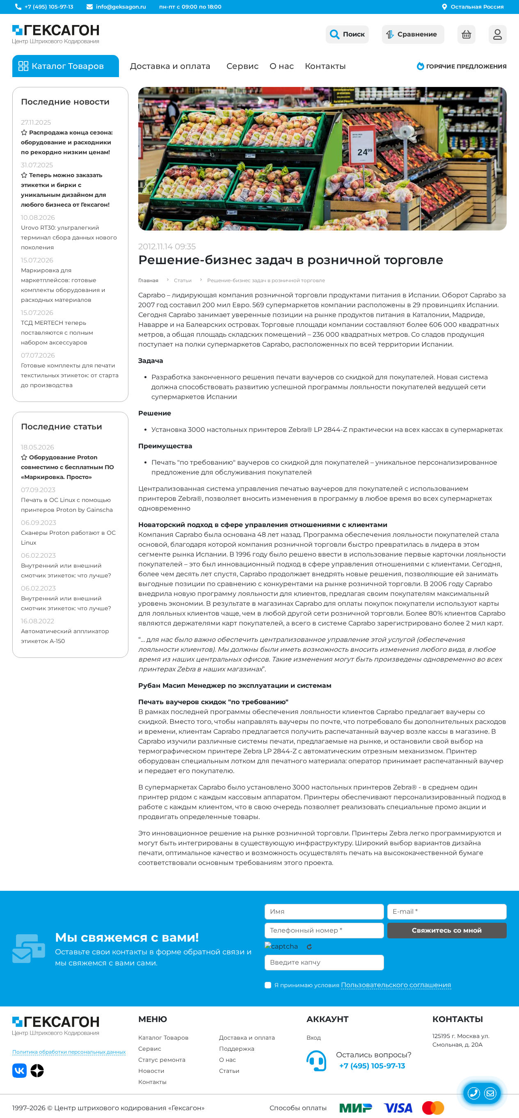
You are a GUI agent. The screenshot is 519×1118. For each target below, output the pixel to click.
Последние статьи (61, 426)
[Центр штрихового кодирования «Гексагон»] (55, 34)
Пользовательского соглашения (396, 985)
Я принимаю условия (362, 985)
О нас (282, 66)
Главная (148, 280)
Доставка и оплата (170, 66)
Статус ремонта (161, 1059)
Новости (151, 1071)
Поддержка (236, 1048)
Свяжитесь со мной (447, 930)
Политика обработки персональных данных (69, 1052)
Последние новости (65, 102)
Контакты (325, 66)
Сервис (242, 66)
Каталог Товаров (163, 1037)
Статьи (229, 1071)
